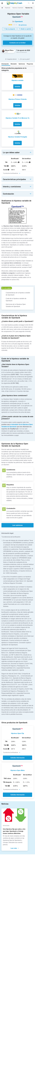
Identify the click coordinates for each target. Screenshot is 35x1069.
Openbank (19, 21)
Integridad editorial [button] (11, 59)
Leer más (14, 848)
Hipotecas (7, 8)
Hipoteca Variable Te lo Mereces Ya (17, 118)
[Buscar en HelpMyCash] (29, 3)
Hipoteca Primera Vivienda (18, 99)
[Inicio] (14, 3)
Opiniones (22, 64)
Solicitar (17, 86)
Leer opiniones (17, 525)
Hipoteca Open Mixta (17, 770)
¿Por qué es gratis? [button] (24, 59)
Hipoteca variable (17, 80)
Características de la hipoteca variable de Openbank (18, 294)
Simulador (14, 64)
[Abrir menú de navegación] (2, 3)
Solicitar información (17, 758)
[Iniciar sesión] (33, 3)
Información (5, 64)
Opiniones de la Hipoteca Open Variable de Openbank (16, 305)
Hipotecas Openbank (17, 8)
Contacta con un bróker (17, 43)
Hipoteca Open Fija (17, 733)
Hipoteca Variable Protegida (17, 137)
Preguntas (30, 64)
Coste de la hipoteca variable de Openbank (16, 299)
